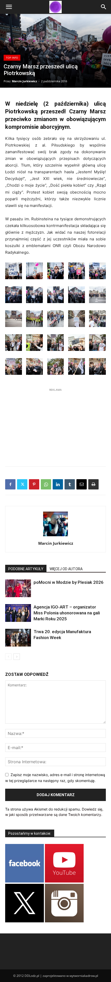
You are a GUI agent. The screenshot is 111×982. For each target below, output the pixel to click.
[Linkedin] (58, 484)
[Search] (104, 7)
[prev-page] (8, 656)
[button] (9, 7)
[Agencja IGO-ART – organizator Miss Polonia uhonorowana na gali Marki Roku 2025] (18, 613)
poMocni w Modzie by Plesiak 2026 (69, 582)
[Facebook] (10, 484)
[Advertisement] (55, 425)
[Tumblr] (70, 484)
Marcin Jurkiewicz (24, 81)
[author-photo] (55, 536)
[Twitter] (22, 484)
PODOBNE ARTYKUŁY (25, 569)
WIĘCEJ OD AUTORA (66, 569)
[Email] (81, 484)
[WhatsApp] (46, 484)
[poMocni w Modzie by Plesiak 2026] (18, 588)
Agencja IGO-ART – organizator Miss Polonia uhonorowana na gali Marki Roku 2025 (67, 612)
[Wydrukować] (93, 484)
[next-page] (16, 656)
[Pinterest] (34, 484)
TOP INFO (12, 57)
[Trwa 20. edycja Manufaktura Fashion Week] (18, 638)
